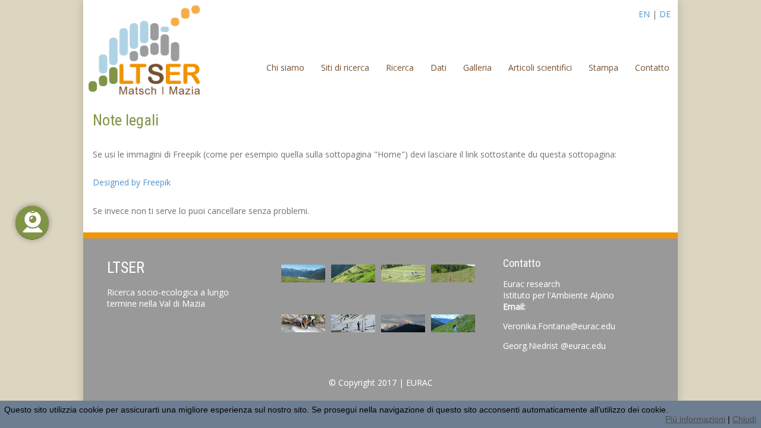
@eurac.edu (583, 345)
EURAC (419, 382)
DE (665, 14)
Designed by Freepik (132, 182)
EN (644, 14)
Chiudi (744, 419)
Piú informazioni (695, 419)
